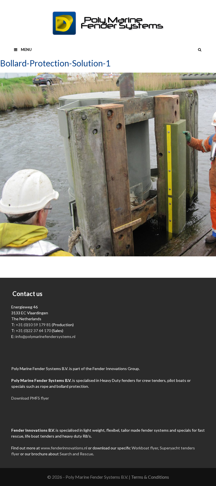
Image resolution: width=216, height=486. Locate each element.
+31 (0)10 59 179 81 (33, 324)
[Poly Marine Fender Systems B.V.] (108, 22)
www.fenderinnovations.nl (64, 447)
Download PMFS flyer (30, 398)
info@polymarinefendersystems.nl (45, 336)
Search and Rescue (76, 453)
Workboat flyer (145, 447)
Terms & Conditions (150, 477)
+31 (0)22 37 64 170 (33, 330)
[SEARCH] (199, 49)
